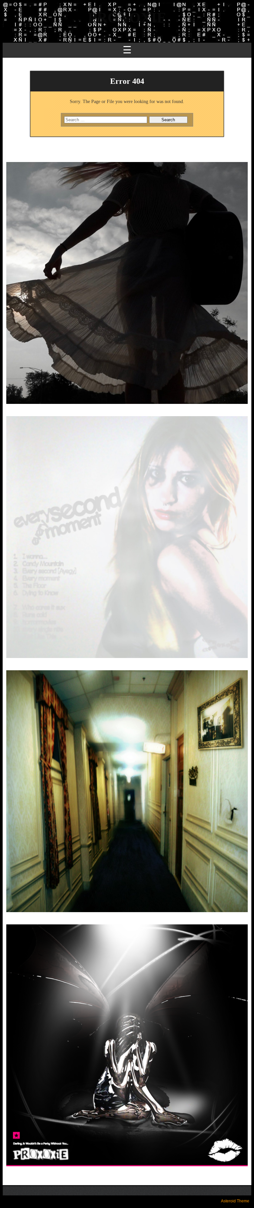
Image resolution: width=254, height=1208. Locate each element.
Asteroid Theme (235, 1201)
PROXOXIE (127, 18)
